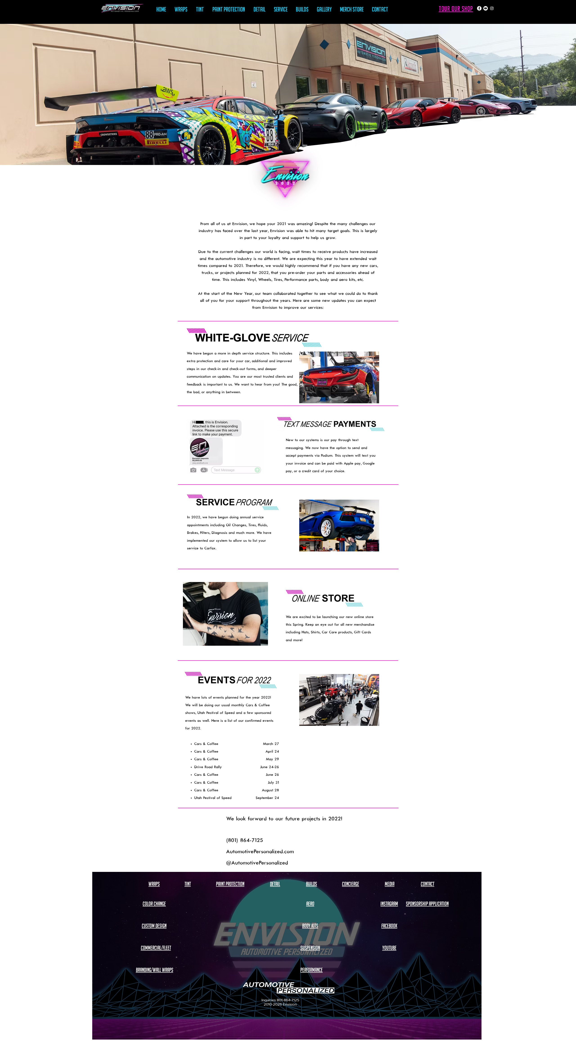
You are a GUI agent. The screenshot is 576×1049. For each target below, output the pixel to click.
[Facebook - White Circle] (479, 8)
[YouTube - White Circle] (485, 8)
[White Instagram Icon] (492, 8)
